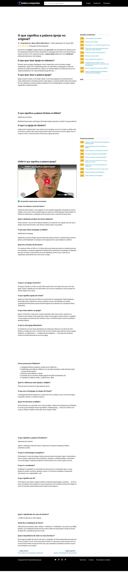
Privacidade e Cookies (103, 560)
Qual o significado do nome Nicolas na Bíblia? (96, 147)
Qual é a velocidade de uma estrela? (65, 553)
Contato (91, 560)
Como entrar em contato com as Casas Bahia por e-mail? (96, 161)
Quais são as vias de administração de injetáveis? (96, 165)
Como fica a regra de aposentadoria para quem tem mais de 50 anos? (96, 49)
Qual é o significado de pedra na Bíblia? (96, 68)
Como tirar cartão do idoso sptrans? (95, 52)
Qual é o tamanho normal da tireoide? (95, 157)
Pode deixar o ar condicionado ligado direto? (97, 45)
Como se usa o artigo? (91, 41)
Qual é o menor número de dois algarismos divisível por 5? (97, 142)
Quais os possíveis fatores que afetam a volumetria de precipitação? (96, 72)
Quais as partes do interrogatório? (94, 172)
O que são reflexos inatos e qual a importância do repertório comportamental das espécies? (97, 64)
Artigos (88, 3)
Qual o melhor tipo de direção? (93, 175)
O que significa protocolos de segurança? (96, 169)
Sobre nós (83, 560)
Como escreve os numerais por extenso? (96, 150)
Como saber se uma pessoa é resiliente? (30, 553)
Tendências (96, 3)
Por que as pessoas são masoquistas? (96, 154)
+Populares (106, 3)
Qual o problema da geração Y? (94, 59)
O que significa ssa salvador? (93, 38)
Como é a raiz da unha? (92, 56)
